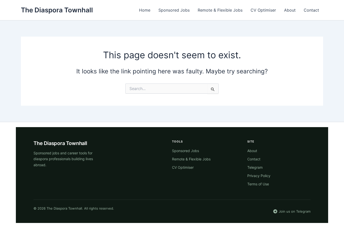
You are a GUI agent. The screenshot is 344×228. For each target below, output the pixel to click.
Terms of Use (258, 184)
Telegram (255, 167)
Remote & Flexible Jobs (220, 10)
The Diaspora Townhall (57, 10)
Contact (311, 10)
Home (144, 10)
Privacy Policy (258, 176)
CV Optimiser (263, 10)
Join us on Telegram (295, 211)
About (290, 10)
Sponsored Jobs (174, 10)
